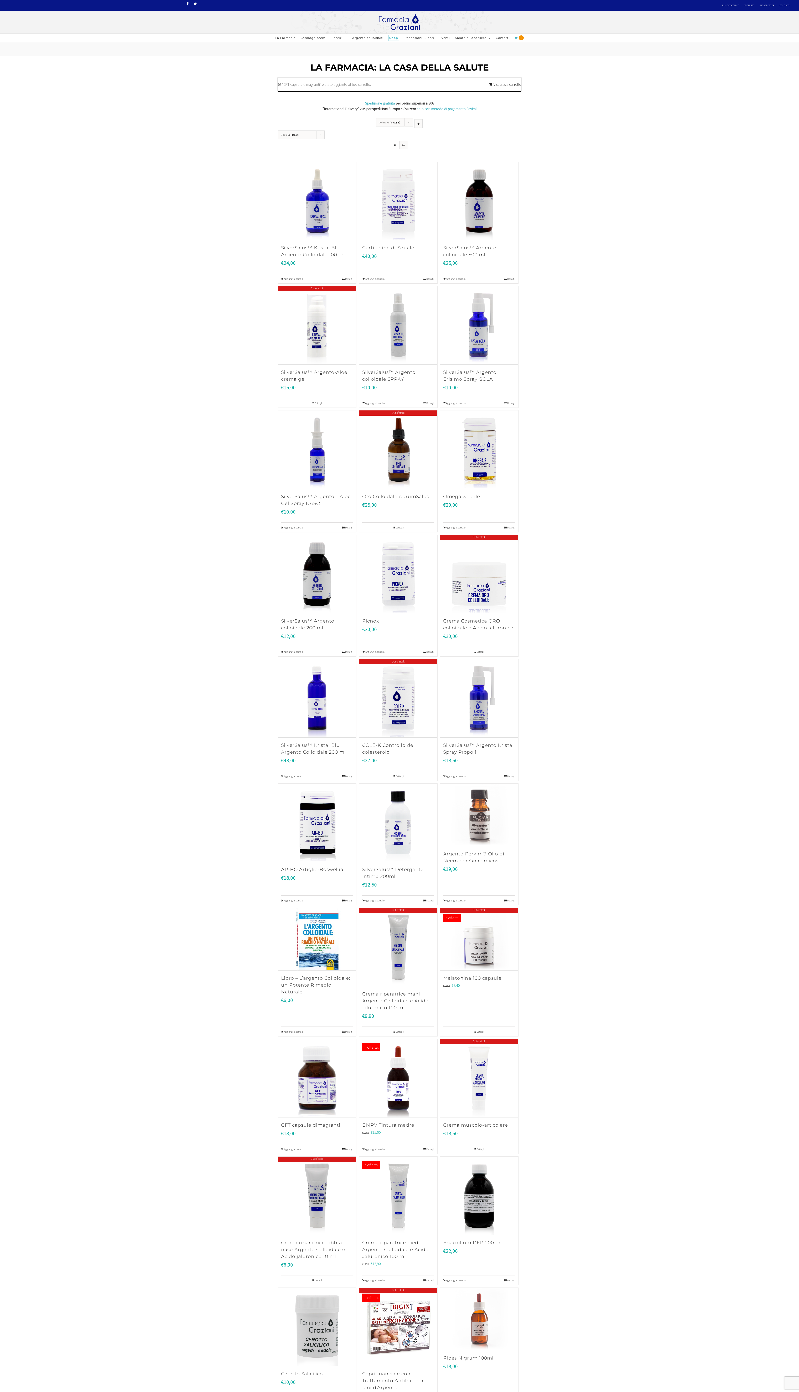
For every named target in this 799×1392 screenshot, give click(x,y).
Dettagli (349, 278)
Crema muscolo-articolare (475, 1125)
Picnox (370, 621)
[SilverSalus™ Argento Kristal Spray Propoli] (479, 698)
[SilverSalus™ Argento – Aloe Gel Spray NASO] (317, 449)
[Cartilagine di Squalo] (398, 201)
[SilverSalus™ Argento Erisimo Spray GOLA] (479, 325)
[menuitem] (731, 5)
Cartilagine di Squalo (388, 248)
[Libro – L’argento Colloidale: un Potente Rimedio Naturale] (317, 939)
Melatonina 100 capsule (472, 978)
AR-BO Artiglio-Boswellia (312, 869)
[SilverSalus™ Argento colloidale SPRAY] (398, 325)
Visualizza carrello (507, 84)
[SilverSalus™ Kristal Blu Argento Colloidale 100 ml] (317, 201)
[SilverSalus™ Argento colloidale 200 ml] (317, 574)
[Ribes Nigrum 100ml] (479, 1319)
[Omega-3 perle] (479, 449)
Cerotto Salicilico (302, 1374)
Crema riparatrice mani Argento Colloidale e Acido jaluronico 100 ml (395, 1000)
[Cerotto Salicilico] (317, 1327)
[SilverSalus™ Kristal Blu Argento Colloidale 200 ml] (317, 698)
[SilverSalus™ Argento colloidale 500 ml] (479, 201)
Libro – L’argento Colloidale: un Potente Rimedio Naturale (315, 985)
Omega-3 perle (461, 496)
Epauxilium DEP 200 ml (472, 1242)
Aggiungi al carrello (293, 278)
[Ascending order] (418, 123)
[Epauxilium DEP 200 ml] (479, 1196)
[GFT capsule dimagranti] (317, 1078)
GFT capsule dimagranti (310, 1125)
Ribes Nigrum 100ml (468, 1358)
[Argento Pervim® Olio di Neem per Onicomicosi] (479, 815)
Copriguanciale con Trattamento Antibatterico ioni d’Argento (395, 1380)
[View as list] (404, 145)
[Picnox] (398, 574)
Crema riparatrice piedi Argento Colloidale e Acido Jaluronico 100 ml (395, 1249)
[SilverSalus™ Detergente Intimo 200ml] (398, 823)
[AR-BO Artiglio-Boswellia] (317, 823)
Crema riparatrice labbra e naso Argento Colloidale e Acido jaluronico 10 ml (313, 1249)
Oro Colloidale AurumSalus (395, 496)
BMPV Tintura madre (388, 1125)
